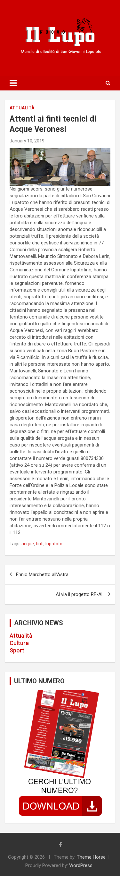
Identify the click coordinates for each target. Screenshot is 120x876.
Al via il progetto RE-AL (80, 594)
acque (27, 543)
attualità (22, 107)
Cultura (19, 643)
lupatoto (53, 543)
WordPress (80, 865)
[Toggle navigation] (13, 83)
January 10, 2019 (27, 140)
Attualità (21, 635)
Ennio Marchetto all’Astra (42, 574)
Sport (17, 650)
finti (40, 543)
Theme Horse (91, 857)
